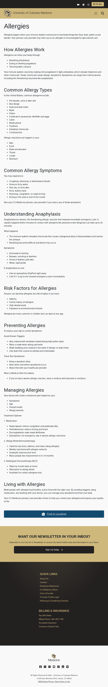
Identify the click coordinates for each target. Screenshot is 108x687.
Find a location (56, 514)
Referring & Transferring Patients (54, 601)
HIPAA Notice (43, 682)
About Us (44, 578)
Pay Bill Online (45, 615)
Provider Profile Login (49, 597)
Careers (43, 582)
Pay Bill (99, 4)
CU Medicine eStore (49, 590)
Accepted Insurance (48, 623)
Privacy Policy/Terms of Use (59, 682)
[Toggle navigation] (95, 13)
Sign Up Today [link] (52, 549)
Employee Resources (49, 586)
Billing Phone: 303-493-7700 (51, 619)
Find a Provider (46, 593)
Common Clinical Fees (49, 626)
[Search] (102, 13)
